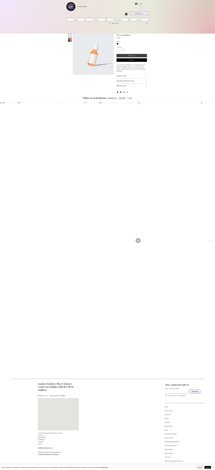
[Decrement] (118, 50)
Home (166, 407)
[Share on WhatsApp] (124, 92)
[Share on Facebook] (118, 92)
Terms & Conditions (171, 445)
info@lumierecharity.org (45, 448)
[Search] (147, 23)
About (167, 418)
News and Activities (171, 434)
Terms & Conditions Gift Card (174, 461)
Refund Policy (169, 449)
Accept (208, 467)
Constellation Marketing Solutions (48, 454)
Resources (168, 414)
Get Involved (169, 453)
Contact (167, 422)
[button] (126, 13)
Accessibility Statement (172, 441)
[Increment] (123, 50)
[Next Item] (210, 240)
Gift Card (167, 457)
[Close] (213, 467)
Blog (166, 430)
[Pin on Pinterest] (121, 92)
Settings (200, 467)
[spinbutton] (120, 50)
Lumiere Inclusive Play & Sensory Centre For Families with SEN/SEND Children (56, 386)
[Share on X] (127, 92)
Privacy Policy (169, 438)
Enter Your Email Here (171, 388)
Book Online (168, 426)
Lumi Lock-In (169, 411)
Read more (119, 71)
